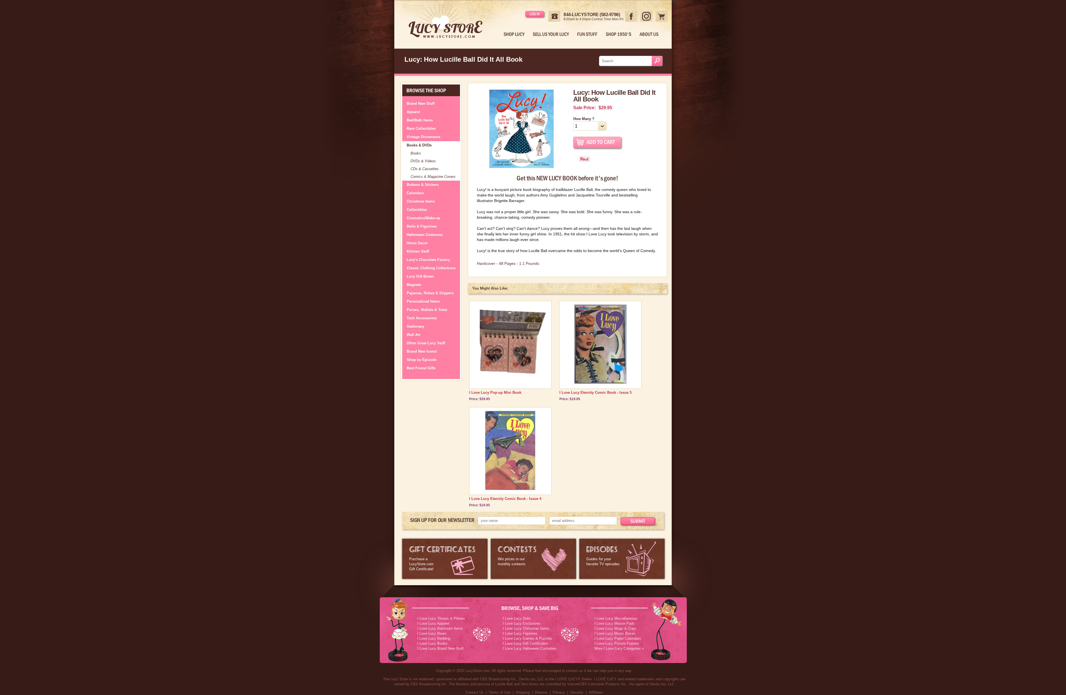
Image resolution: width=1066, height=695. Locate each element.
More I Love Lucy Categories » (619, 648)
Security (577, 692)
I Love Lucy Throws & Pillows (441, 618)
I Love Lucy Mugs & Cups (615, 628)
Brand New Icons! (422, 351)
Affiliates (596, 692)
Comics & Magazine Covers (433, 177)
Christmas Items (421, 201)
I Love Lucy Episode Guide (622, 559)
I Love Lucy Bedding (433, 638)
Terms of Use (500, 692)
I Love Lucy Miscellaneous (615, 618)
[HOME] (450, 23)
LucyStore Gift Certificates (444, 559)
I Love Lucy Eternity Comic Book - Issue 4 (505, 499)
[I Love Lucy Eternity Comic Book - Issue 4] (510, 488)
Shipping (523, 692)
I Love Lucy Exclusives (521, 623)
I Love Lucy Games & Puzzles (527, 638)
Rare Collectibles (421, 128)
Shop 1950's (618, 34)
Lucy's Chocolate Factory (428, 260)
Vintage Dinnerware (423, 137)
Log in (535, 14)
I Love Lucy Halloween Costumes (530, 648)
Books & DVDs (419, 145)
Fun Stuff (587, 34)
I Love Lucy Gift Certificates (525, 643)
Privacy (559, 692)
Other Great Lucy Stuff (426, 343)
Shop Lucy (514, 34)
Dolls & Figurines (422, 226)
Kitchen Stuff (418, 251)
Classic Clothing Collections (431, 268)
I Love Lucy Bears (432, 633)
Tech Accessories (422, 318)
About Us (649, 34)
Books (416, 153)
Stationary (415, 326)
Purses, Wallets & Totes (427, 310)
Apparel (413, 112)
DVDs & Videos (423, 161)
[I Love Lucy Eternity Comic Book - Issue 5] (600, 382)
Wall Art (413, 335)
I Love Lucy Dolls (517, 618)
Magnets (414, 285)
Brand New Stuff (420, 103)
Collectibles (417, 210)
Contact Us (475, 692)
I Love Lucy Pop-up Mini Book (495, 392)
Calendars (415, 193)
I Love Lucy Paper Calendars (617, 638)
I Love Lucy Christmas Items (526, 628)
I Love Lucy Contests (533, 559)
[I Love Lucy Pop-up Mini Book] (510, 379)
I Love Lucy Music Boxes (614, 633)
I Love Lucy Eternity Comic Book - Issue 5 (595, 392)
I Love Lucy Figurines (520, 633)
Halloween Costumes (425, 235)
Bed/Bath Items (420, 120)
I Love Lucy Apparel (433, 623)
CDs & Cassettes (425, 169)
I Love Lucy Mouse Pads (614, 623)
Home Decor (417, 243)
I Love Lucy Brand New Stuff (440, 648)
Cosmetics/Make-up (423, 218)
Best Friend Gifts (421, 368)
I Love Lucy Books (432, 643)
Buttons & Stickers (423, 185)
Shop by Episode (421, 360)
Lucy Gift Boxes (420, 276)
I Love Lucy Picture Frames (616, 643)
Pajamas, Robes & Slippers (430, 293)
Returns (541, 692)
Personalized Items (423, 301)
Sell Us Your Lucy (551, 34)
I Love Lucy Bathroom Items (440, 628)
